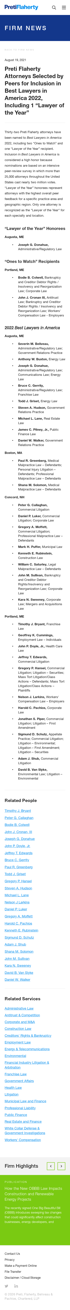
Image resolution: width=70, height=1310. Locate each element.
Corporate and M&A (20, 1022)
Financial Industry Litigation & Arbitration (27, 1064)
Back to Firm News (19, 49)
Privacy (10, 1259)
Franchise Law (16, 1074)
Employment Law (18, 1042)
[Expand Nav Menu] (64, 7)
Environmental (15, 1056)
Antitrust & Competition (22, 1015)
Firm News (26, 28)
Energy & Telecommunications (27, 1049)
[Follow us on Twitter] (7, 1286)
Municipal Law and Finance (25, 1101)
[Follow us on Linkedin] (16, 1286)
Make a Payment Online (21, 1265)
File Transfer (13, 1271)
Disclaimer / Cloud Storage (23, 1277)
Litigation (11, 1094)
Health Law (13, 1087)
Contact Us (12, 1253)
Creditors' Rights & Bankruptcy (28, 1035)
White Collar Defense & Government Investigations (25, 1130)
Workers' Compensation (23, 1140)
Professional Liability (20, 1108)
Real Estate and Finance (23, 1121)
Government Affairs (19, 1081)
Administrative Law (19, 1008)
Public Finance (16, 1115)
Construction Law (18, 1029)
